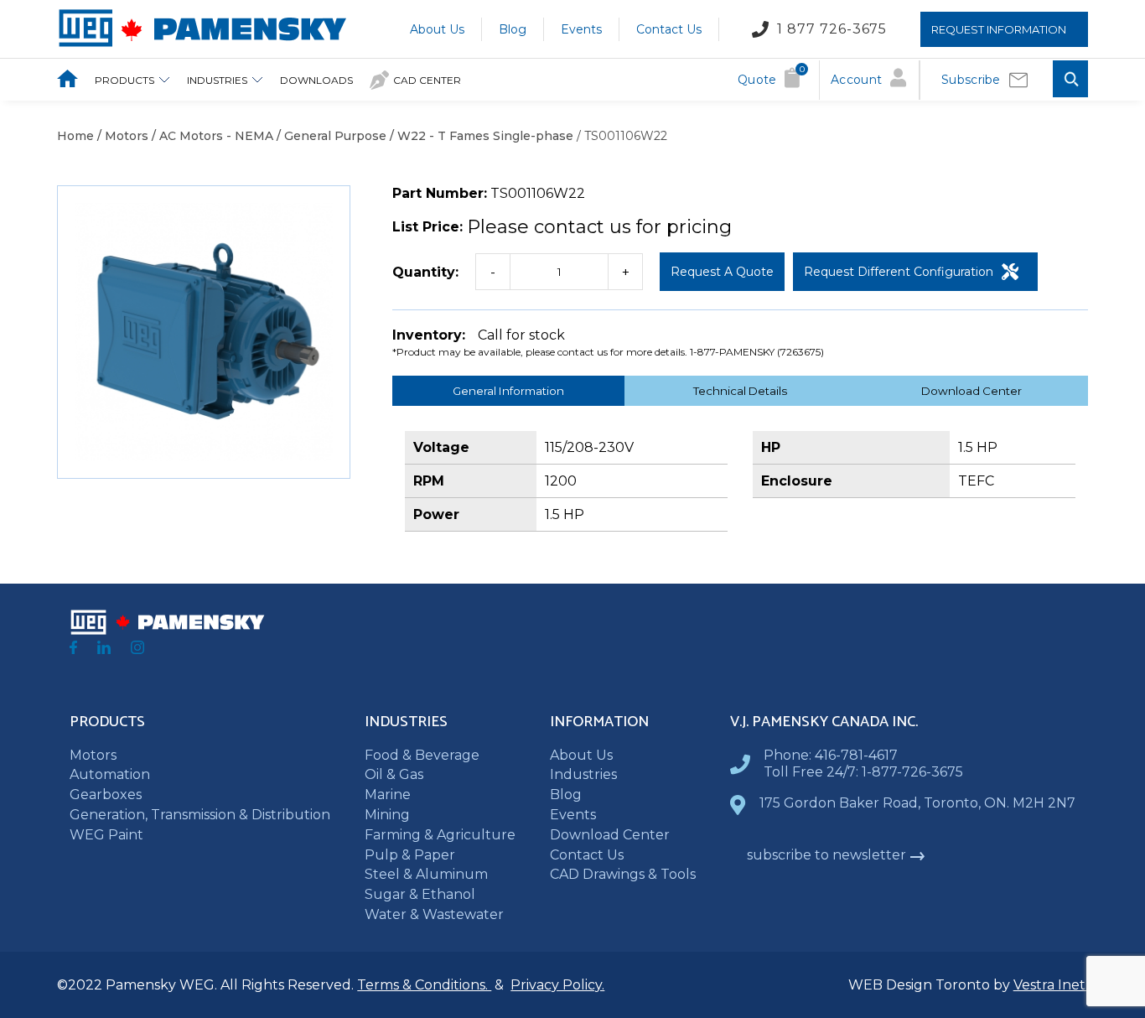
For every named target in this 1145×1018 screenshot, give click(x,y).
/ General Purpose (329, 135)
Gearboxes (106, 794)
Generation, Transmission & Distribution (200, 815)
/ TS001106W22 (620, 135)
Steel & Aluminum (426, 874)
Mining (387, 815)
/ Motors (121, 135)
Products (124, 80)
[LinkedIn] (104, 649)
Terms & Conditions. (424, 985)
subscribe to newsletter (826, 855)
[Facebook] (73, 649)
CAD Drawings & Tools (623, 874)
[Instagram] (137, 649)
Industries (217, 80)
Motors (93, 755)
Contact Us (669, 28)
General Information (508, 390)
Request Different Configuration (898, 271)
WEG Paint (106, 835)
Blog (512, 28)
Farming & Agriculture (440, 835)
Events (581, 28)
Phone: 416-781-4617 (831, 755)
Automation (110, 774)
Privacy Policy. (557, 985)
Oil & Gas (394, 774)
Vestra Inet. (1050, 985)
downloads (316, 80)
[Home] (201, 43)
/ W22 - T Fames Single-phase (479, 135)
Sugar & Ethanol (420, 894)
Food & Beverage (422, 755)
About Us (437, 28)
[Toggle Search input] (1070, 80)
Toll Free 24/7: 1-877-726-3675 (863, 772)
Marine (388, 794)
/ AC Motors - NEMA (210, 135)
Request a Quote (722, 271)
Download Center (971, 390)
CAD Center (427, 80)
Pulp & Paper (410, 855)
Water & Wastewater (434, 914)
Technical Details (740, 390)
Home (75, 135)
